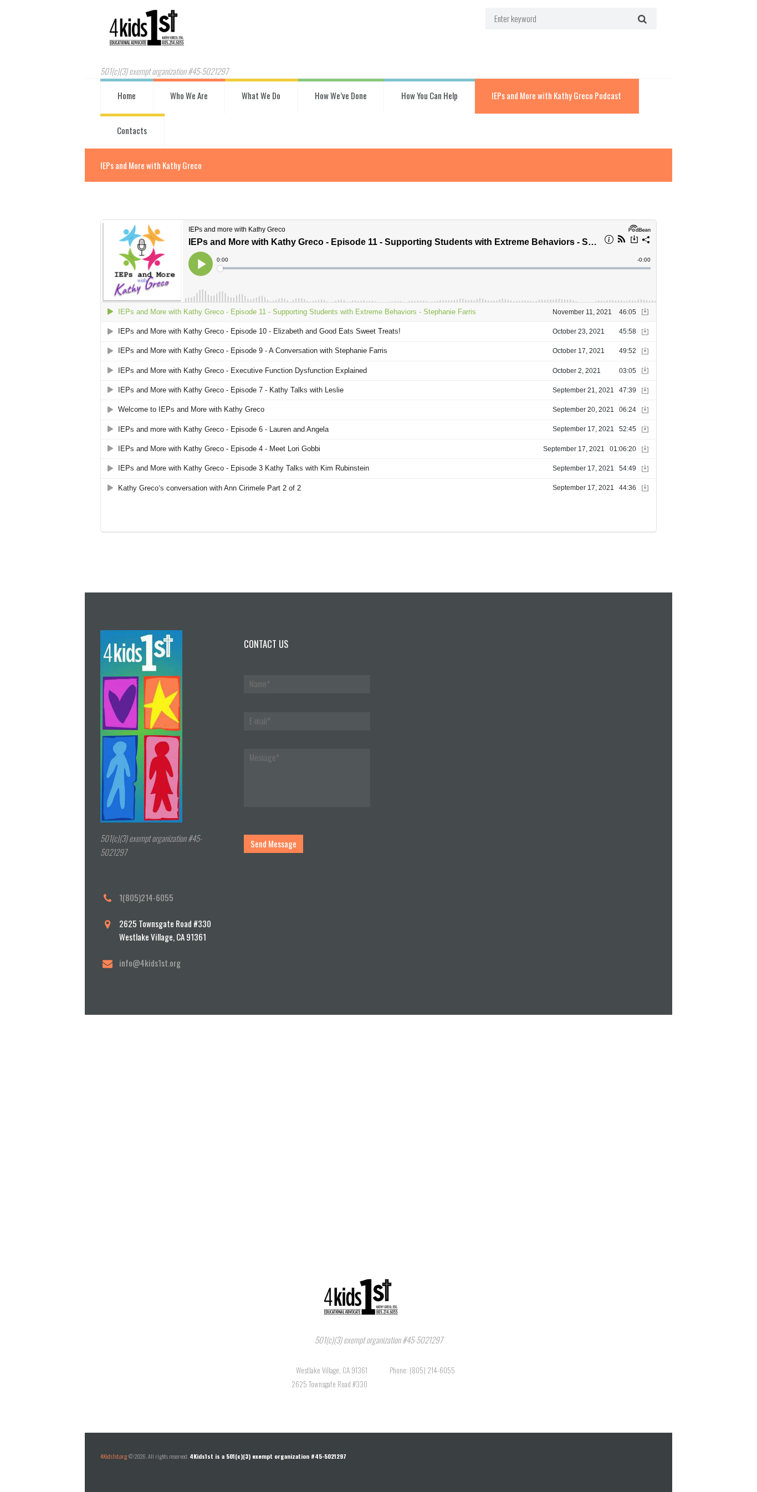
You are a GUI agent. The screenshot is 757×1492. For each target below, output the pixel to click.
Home (126, 95)
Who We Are (189, 95)
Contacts (132, 130)
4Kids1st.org (113, 1456)
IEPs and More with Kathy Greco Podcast (556, 95)
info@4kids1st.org (150, 963)
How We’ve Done (341, 95)
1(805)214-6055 (146, 897)
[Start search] (641, 18)
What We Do (261, 95)
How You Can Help (429, 95)
